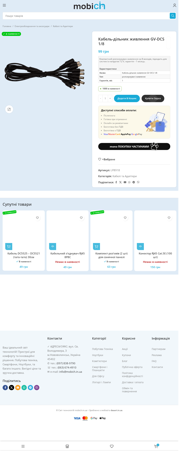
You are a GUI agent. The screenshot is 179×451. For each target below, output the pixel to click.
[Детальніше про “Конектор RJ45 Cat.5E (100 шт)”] (140, 246)
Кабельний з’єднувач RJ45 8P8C (68, 255)
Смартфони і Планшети (99, 368)
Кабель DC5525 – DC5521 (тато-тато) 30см (24, 255)
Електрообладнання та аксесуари (32, 26)
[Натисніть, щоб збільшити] (9, 109)
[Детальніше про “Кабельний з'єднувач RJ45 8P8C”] (52, 246)
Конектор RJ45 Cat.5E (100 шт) (155, 255)
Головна (7, 26)
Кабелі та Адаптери (63, 26)
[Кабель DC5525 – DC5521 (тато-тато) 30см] (23, 231)
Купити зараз (153, 98)
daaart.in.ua (116, 410)
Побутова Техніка (102, 349)
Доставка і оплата (133, 382)
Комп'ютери (99, 361)
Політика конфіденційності (132, 374)
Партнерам (158, 349)
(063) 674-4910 (67, 367)
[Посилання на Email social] (125, 182)
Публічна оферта (132, 367)
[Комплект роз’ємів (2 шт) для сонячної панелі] (111, 231)
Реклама (157, 355)
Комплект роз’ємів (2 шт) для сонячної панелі (111, 255)
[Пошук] (173, 16)
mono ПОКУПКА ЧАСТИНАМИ (129, 146)
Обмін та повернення (129, 390)
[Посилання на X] (120, 182)
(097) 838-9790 (66, 363)
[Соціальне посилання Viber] (138, 182)
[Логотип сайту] (89, 5)
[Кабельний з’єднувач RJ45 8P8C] (67, 231)
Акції (125, 349)
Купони (126, 355)
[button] (8, 246)
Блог (124, 361)
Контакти (157, 367)
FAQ (154, 361)
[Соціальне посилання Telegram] (133, 182)
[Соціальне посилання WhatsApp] (129, 182)
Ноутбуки (97, 355)
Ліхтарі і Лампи (101, 382)
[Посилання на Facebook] (116, 182)
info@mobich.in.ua (70, 371)
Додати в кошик (126, 98)
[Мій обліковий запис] (174, 5)
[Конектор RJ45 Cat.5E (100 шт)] (155, 231)
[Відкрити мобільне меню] (4, 5)
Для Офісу (98, 376)
